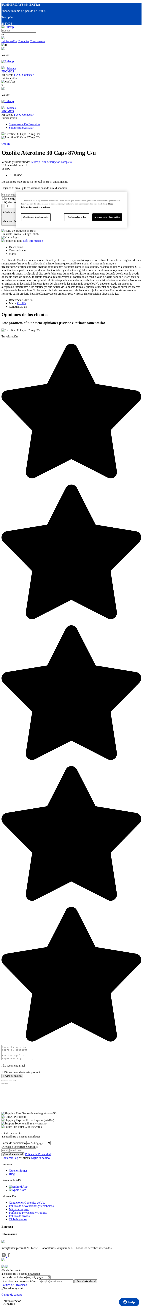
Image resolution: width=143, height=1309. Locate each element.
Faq (16, 1157)
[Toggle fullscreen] (10, 1080)
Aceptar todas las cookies (107, 217)
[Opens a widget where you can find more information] (129, 1302)
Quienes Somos (18, 1170)
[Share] (6, 1080)
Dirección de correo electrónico (19, 1281)
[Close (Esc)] (2, 1080)
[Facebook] (9, 1256)
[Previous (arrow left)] (2, 1083)
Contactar (23, 41)
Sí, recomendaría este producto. (23, 1072)
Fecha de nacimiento (13, 1143)
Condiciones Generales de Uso (27, 1202)
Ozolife (5, 143)
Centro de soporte (11, 1294)
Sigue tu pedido (40, 1157)
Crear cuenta (37, 41)
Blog (12, 1173)
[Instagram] (4, 1256)
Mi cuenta (25, 1157)
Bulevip (35, 162)
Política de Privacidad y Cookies (28, 1212)
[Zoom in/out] (14, 1080)
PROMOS (7, 71)
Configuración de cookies (36, 217)
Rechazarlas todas (77, 217)
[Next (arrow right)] (6, 1083)
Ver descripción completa (57, 162)
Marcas (11, 68)
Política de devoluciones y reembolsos (31, 1206)
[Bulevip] (7, 26)
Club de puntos (18, 1219)
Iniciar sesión (9, 41)
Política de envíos (19, 1216)
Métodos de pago (19, 1209)
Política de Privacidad (38, 1154)
